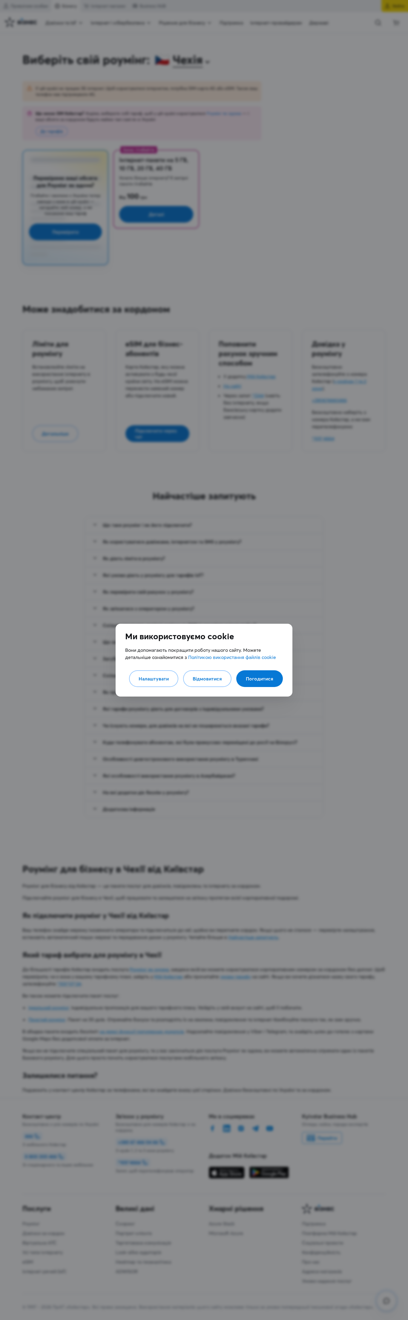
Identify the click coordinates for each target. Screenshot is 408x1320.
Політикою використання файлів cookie (232, 657)
